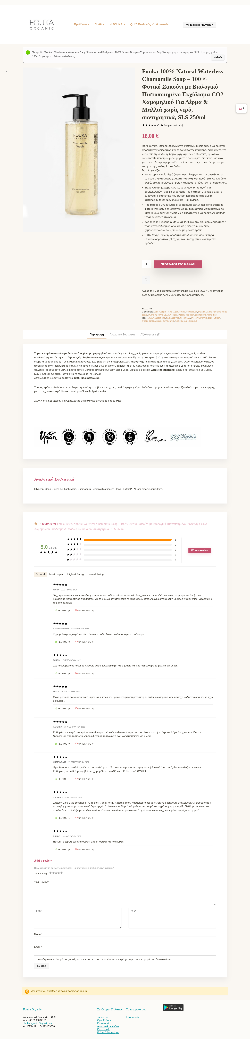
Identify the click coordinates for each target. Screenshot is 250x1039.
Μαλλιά (201, 312)
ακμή (210, 318)
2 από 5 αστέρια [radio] (52, 872)
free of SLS (185, 318)
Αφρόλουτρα (179, 312)
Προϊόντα (80, 24)
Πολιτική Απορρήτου (108, 1032)
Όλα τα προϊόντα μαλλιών (159, 315)
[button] (241, 108)
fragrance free (172, 318)
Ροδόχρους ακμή (186, 315)
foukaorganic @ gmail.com (38, 1023)
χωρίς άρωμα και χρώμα (186, 321)
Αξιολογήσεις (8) (150, 334)
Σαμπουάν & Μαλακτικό (206, 315)
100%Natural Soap (156, 318)
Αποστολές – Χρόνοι (108, 1026)
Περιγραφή (97, 334)
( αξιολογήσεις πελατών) (170, 125)
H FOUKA (116, 24)
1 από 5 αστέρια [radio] (50, 872)
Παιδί (98, 24)
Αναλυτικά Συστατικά (122, 334)
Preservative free (199, 318)
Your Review (41, 881)
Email (38, 946)
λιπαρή (217, 318)
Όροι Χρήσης (104, 1020)
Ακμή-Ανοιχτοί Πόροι (162, 312)
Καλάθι (218, 57)
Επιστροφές (103, 1029)
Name (38, 934)
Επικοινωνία (103, 1023)
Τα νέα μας (103, 1017)
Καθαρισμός (191, 312)
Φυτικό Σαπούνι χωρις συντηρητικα (158, 321)
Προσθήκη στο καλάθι (178, 264)
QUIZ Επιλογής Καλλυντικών (149, 24)
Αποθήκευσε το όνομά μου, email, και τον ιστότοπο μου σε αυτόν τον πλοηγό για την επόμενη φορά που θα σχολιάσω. (104, 959)
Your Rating (40, 873)
